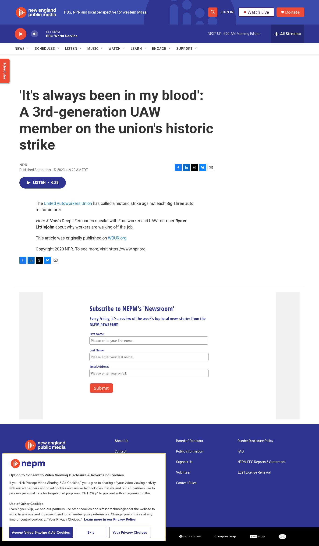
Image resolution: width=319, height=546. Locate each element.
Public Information (189, 451)
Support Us (184, 462)
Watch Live (258, 12)
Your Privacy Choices (130, 532)
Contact (120, 451)
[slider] (42, 33)
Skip (91, 532)
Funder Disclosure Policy (255, 441)
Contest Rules (186, 483)
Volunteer (183, 472)
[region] (84, 497)
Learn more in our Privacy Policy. (110, 519)
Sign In (227, 12)
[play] (20, 34)
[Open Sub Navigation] (28, 48)
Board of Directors (189, 441)
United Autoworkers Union (68, 203)
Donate (292, 12)
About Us (121, 441)
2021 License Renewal (254, 472)
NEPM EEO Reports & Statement (261, 462)
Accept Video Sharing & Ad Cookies (41, 532)
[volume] (35, 34)
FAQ (241, 451)
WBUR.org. (117, 238)
